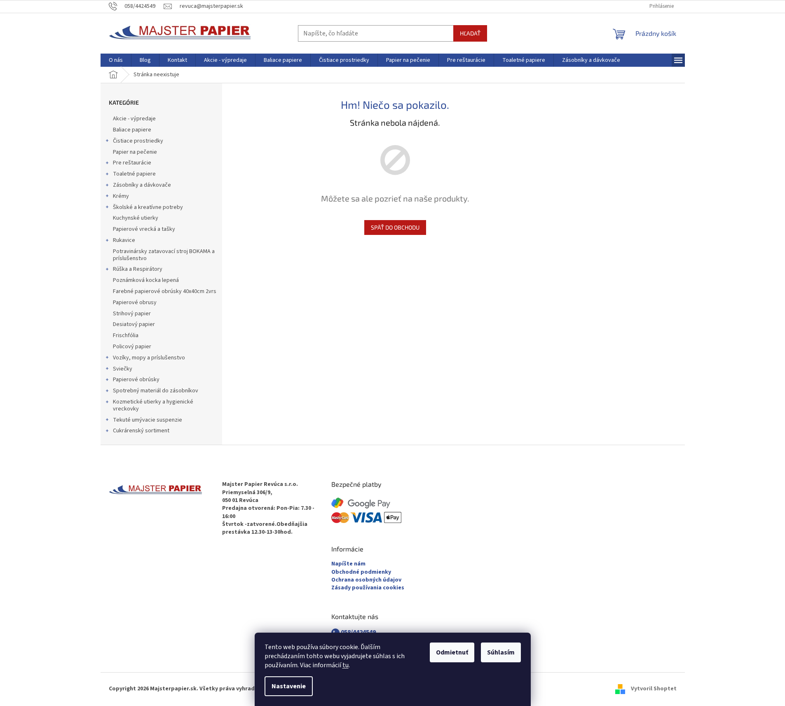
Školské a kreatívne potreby (148, 207)
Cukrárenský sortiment (141, 431)
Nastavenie (289, 686)
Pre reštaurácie (132, 163)
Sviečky (122, 369)
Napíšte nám (348, 564)
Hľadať (470, 33)
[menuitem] (116, 60)
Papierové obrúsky (136, 379)
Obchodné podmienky (361, 572)
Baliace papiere (132, 130)
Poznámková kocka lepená (146, 280)
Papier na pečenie (135, 152)
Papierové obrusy (135, 302)
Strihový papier (132, 314)
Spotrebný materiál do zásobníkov (155, 391)
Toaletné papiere (134, 174)
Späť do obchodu (395, 227)
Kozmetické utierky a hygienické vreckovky (153, 405)
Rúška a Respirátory (137, 269)
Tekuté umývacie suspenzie (147, 420)
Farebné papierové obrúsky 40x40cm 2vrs (164, 291)
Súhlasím (501, 652)
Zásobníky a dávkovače (142, 185)
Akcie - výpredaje (134, 119)
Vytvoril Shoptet (654, 689)
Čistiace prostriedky (138, 141)
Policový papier (132, 346)
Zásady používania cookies (367, 588)
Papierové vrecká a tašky (144, 229)
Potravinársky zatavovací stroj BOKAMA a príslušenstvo (164, 255)
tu (345, 665)
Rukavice (124, 240)
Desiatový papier (134, 324)
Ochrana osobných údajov (366, 580)
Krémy (121, 196)
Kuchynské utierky (135, 218)
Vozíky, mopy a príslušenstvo (149, 358)
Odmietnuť (452, 652)
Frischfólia (125, 335)
